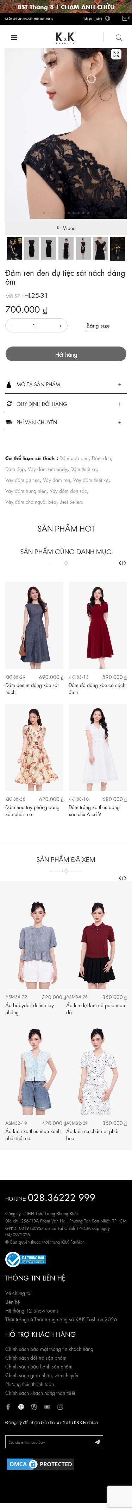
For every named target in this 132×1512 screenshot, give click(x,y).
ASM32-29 (77, 1123)
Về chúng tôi (18, 1292)
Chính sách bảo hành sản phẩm (39, 1366)
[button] (66, 384)
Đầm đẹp (15, 468)
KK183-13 (79, 677)
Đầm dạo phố (74, 458)
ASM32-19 (16, 1123)
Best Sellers (71, 501)
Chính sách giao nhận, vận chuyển (41, 1375)
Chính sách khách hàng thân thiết (40, 1392)
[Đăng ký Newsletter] (97, 1441)
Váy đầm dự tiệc (22, 479)
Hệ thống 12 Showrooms (32, 1310)
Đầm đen (101, 458)
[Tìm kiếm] (119, 36)
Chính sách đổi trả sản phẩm (36, 1357)
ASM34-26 (77, 996)
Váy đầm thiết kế (90, 479)
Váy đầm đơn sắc (68, 490)
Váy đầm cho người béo (30, 501)
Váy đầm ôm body (47, 468)
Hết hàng (66, 354)
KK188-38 (15, 799)
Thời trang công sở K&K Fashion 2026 (75, 1319)
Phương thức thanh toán (29, 1383)
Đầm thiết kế (83, 468)
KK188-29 (15, 677)
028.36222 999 (61, 1196)
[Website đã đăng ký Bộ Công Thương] (25, 1258)
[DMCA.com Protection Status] (40, 1463)
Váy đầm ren (56, 479)
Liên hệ (12, 1301)
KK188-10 (79, 799)
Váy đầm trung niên (25, 490)
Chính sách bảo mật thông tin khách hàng (49, 1348)
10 (88, 213)
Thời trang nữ (19, 1319)
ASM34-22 (16, 996)
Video (69, 227)
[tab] (66, 385)
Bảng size (98, 325)
